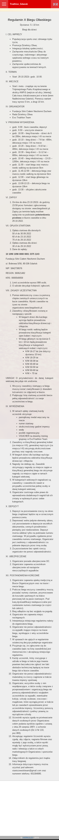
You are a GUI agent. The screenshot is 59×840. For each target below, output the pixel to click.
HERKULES (28, 837)
